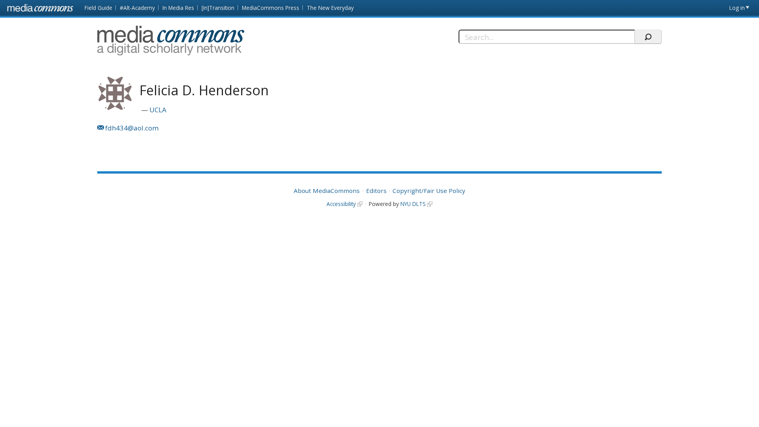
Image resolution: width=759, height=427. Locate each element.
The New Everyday (330, 7)
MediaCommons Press (270, 7)
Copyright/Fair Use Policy (429, 191)
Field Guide (98, 7)
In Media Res (178, 7)
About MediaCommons (327, 191)
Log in (737, 7)
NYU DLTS (413, 204)
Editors (376, 191)
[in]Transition (218, 7)
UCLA (157, 109)
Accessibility (341, 204)
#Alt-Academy (137, 7)
